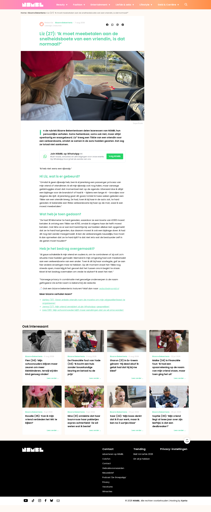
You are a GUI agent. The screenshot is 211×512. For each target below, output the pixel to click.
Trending (139, 449)
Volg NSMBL (115, 156)
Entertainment (99, 4)
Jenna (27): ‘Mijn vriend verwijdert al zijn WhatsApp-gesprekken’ (76, 306)
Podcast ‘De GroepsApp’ (114, 477)
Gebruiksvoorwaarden (113, 468)
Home (24, 12)
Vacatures (107, 486)
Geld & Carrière (167, 4)
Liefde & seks (123, 4)
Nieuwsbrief (108, 472)
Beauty (60, 4)
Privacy (106, 482)
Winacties (107, 491)
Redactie (48, 22)
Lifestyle (144, 4)
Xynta (184, 500)
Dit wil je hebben (141, 458)
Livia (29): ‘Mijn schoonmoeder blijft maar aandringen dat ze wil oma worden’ (83, 310)
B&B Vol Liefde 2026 (143, 454)
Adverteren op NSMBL (112, 454)
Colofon (106, 458)
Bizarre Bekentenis (37, 12)
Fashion (77, 4)
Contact (106, 463)
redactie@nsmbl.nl (109, 288)
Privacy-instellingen (173, 449)
